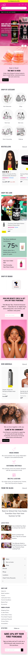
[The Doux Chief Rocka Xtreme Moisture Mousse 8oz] (14, 227)
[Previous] (22, 46)
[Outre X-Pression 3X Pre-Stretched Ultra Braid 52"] (10, 167)
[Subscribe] (22, 650)
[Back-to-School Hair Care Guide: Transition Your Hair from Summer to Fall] (14, 501)
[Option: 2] (6, 172)
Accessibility (4, 623)
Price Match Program (6, 617)
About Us (3, 591)
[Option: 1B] (4, 172)
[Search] (25, 8)
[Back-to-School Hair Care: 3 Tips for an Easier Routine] (6, 537)
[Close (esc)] (26, 631)
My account (4, 604)
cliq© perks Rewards (6, 619)
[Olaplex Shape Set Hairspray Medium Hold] (10, 382)
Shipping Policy (5, 610)
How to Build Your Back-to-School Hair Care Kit (19, 527)
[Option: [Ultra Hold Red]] (26, 172)
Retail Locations (5, 593)
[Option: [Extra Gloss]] (22, 172)
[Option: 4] (8, 172)
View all (24, 147)
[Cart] (22, 4)
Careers (3, 595)
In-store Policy (5, 612)
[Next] (25, 46)
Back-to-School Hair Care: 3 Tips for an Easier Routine (19, 536)
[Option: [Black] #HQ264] (21, 389)
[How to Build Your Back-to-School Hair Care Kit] (6, 528)
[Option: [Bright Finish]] (21, 172)
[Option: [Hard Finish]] (24, 172)
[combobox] (14, 8)
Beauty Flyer (4, 602)
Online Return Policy (6, 614)
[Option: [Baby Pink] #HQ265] (22, 389)
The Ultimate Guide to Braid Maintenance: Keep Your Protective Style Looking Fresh (19, 546)
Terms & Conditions (6, 600)
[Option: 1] (3, 172)
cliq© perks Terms (5, 597)
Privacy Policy (4, 621)
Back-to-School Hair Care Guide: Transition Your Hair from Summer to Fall (14, 513)
